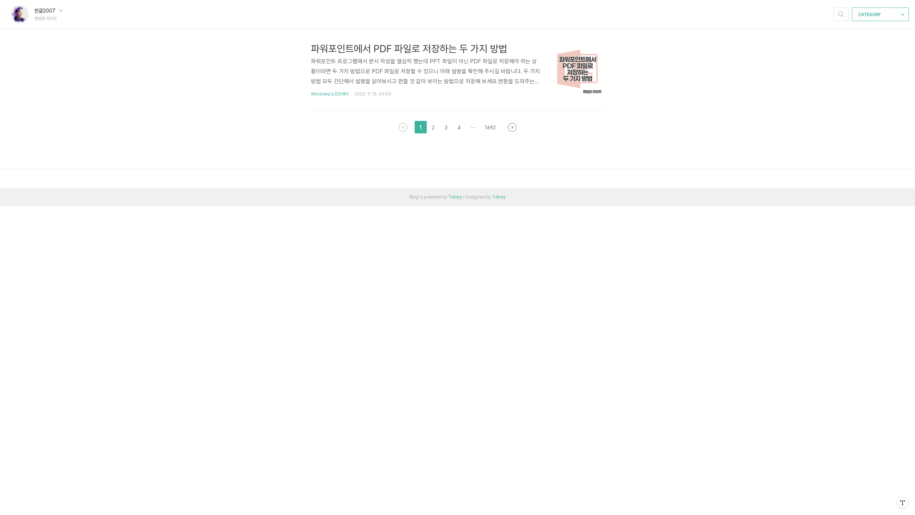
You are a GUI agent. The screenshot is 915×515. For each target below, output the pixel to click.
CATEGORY (870, 14)
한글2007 (45, 11)
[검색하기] (841, 14)
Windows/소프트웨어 (329, 94)
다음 (512, 127)
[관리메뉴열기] (902, 502)
